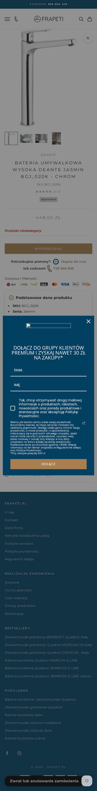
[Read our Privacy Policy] (84, 423)
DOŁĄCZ (48, 464)
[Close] (88, 321)
